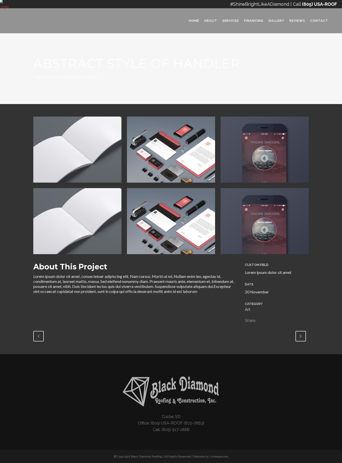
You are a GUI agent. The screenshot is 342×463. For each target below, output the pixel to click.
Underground (219, 456)
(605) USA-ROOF (319, 4)
